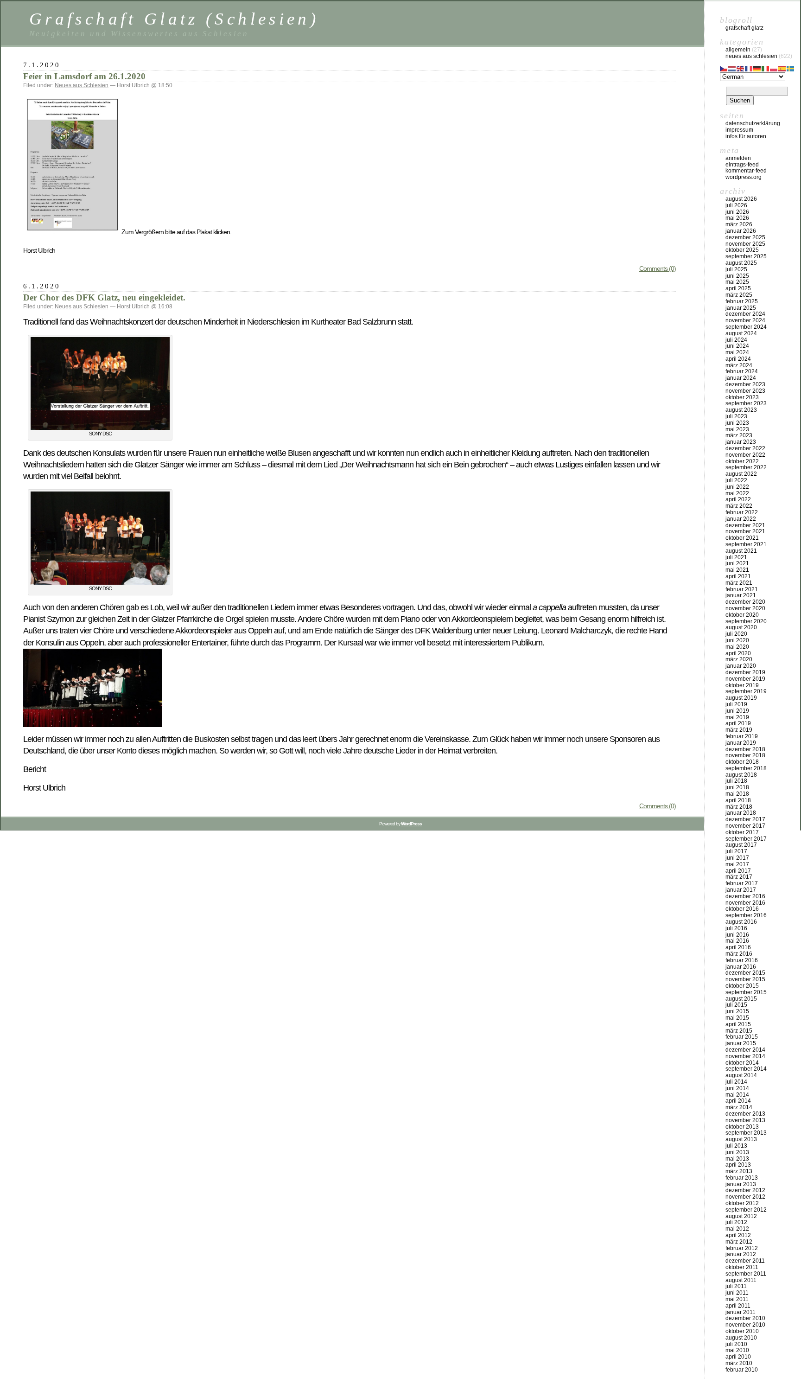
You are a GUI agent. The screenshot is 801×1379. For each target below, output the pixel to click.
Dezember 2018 (745, 749)
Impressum (739, 130)
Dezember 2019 (745, 672)
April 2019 (738, 723)
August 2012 (741, 1216)
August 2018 (741, 775)
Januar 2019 (740, 743)
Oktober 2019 (742, 685)
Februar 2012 (741, 1248)
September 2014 (746, 1069)
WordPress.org (743, 177)
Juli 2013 (736, 1146)
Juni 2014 (737, 1088)
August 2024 (741, 333)
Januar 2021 (740, 595)
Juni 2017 (737, 858)
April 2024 (738, 359)
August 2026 (741, 199)
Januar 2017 (740, 890)
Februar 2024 (741, 371)
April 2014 (738, 1101)
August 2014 (741, 1075)
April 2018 (738, 800)
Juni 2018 (737, 787)
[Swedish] (791, 67)
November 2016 (745, 903)
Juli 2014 (736, 1082)
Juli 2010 (736, 1344)
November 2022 (745, 455)
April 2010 (738, 1356)
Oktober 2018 (742, 762)
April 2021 (738, 576)
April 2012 (738, 1235)
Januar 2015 (740, 1043)
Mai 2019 (737, 717)
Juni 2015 (737, 1011)
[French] (749, 67)
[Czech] (724, 67)
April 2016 (738, 947)
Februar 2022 (741, 512)
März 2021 (738, 583)
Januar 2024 (740, 378)
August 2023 (741, 410)
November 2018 (745, 755)
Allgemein (737, 49)
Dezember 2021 (745, 525)
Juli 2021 (736, 557)
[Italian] (766, 67)
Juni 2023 (737, 423)
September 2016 (746, 915)
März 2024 (738, 365)
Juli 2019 (736, 704)
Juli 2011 (736, 1286)
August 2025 (741, 263)
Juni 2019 (737, 711)
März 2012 (738, 1242)
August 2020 (741, 627)
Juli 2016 (736, 928)
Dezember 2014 (745, 1050)
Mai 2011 (737, 1299)
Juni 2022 (737, 487)
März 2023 (738, 435)
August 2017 (741, 845)
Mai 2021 (737, 570)
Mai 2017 (737, 864)
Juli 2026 (736, 205)
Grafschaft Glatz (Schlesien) (174, 18)
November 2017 (745, 826)
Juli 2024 (736, 340)
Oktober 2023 (742, 397)
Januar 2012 (740, 1254)
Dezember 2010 (745, 1318)
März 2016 (738, 954)
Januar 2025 (740, 308)
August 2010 (741, 1337)
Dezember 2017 (745, 819)
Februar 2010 (741, 1369)
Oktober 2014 (742, 1063)
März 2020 (738, 659)
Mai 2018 (737, 794)
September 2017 (746, 839)
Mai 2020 (737, 647)
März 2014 (738, 1107)
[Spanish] (782, 67)
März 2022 (738, 506)
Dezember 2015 (745, 973)
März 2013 (738, 1171)
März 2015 (738, 1031)
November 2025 (745, 244)
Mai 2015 (737, 1018)
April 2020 (738, 653)
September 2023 (746, 403)
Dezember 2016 (745, 896)
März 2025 (738, 295)
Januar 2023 (740, 442)
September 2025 (746, 256)
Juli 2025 (736, 269)
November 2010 (745, 1325)
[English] (741, 67)
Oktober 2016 (742, 909)
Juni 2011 (737, 1293)
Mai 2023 (737, 429)
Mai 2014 (737, 1095)
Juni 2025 (737, 276)
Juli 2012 (736, 1222)
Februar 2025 (741, 301)
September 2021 (746, 544)
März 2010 (738, 1363)
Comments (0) (657, 268)
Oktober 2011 (741, 1267)
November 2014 (745, 1056)
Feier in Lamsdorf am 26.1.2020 (84, 76)
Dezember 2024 (745, 314)
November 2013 (745, 1120)
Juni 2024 (737, 346)
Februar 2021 (741, 589)
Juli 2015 (736, 1005)
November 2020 (745, 608)
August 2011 (740, 1280)
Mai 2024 (737, 352)
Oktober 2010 (742, 1331)
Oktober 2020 (742, 615)
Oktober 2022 (742, 461)
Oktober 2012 (742, 1203)
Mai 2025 (737, 282)
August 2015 (741, 999)
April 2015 (738, 1024)
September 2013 (746, 1133)
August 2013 (741, 1139)
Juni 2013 (737, 1152)
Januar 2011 (740, 1312)
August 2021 (741, 551)
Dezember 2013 (745, 1114)
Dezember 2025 (745, 237)
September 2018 (746, 768)
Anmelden (738, 158)
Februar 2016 (741, 960)
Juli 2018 (736, 781)
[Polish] (774, 67)
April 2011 (737, 1305)
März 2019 (738, 730)
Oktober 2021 (742, 538)
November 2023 (745, 391)
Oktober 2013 (742, 1127)
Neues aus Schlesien (81, 85)
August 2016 (741, 922)
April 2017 (738, 871)
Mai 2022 (737, 493)
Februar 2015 (741, 1037)
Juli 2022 (736, 480)
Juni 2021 (737, 563)
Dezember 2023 (745, 384)
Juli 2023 (736, 416)
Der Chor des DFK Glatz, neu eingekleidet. (104, 297)
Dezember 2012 (745, 1190)
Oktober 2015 (742, 986)
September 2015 (746, 992)
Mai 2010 (737, 1350)
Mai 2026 (737, 218)
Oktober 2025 (742, 250)
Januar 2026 (740, 231)
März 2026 (738, 224)
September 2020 (746, 621)
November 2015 (745, 979)
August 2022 (741, 474)
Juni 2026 (737, 212)
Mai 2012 (737, 1229)
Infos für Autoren (745, 136)
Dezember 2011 (745, 1261)
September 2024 (746, 327)
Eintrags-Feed (742, 164)
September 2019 (746, 691)
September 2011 (745, 1273)
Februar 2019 (741, 736)
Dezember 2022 (745, 448)
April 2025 (738, 288)
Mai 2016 (737, 941)
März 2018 (738, 807)
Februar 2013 (741, 1178)
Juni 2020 (737, 640)
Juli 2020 (736, 634)
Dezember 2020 (745, 602)
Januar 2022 (740, 519)
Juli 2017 (736, 851)
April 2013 (738, 1165)
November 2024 (745, 320)
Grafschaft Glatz (744, 28)
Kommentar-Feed (746, 170)
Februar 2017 (741, 883)
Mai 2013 (737, 1159)
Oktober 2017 (742, 832)
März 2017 (738, 877)
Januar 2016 (740, 967)
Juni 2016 (737, 935)
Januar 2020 (740, 666)
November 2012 (745, 1197)
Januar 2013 (740, 1184)
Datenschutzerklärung (752, 123)
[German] (757, 67)
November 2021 (745, 531)
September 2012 (746, 1210)
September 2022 (746, 467)
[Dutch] (732, 67)
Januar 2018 (740, 813)
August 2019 (741, 698)
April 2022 (738, 499)
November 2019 (745, 679)
